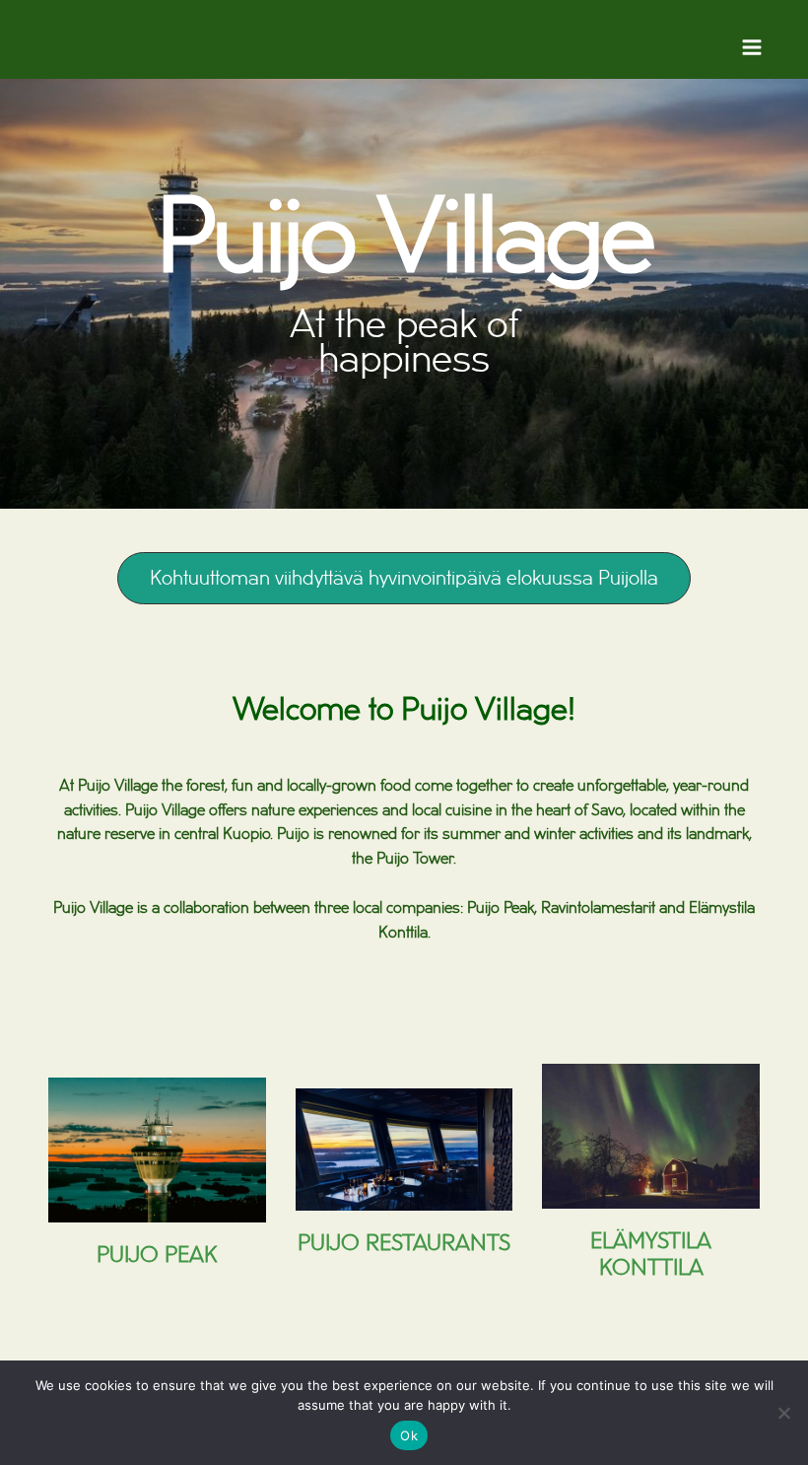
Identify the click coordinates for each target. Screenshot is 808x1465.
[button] (404, 578)
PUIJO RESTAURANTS (404, 1243)
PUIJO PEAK (157, 1255)
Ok (409, 1435)
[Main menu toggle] (752, 47)
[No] (783, 1413)
